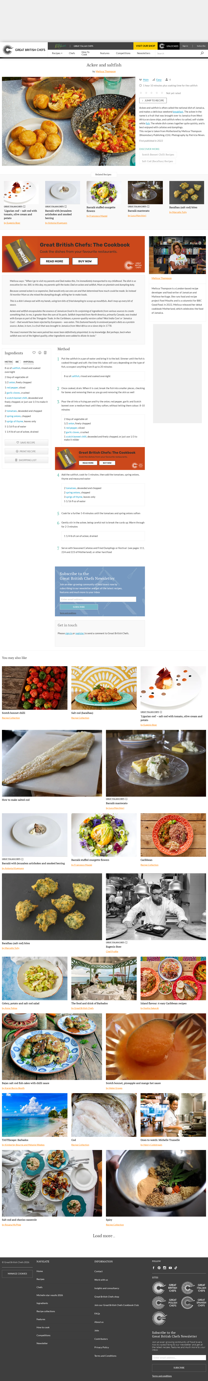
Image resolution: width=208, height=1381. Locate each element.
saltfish (16, 367)
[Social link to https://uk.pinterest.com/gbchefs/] (159, 1267)
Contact (98, 1271)
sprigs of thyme (15, 421)
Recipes (40, 1279)
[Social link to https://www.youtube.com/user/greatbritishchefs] (170, 1267)
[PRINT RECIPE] (40, 353)
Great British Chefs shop (106, 1296)
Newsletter (42, 1343)
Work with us (101, 1279)
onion (12, 382)
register (79, 633)
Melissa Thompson (106, 71)
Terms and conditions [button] (68, 613)
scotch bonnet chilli (17, 397)
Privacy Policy (101, 1347)
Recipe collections (46, 1311)
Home (40, 1271)
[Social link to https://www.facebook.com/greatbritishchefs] (153, 1267)
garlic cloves (13, 392)
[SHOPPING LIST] (45, 353)
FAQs (97, 1313)
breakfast (178, 111)
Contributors (101, 1338)
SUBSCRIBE (79, 606)
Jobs (96, 1330)
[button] (57, 53)
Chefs (39, 1287)
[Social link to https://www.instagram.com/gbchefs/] (164, 1267)
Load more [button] (102, 1236)
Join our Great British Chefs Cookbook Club (116, 1305)
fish (148, 123)
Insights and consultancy (106, 1288)
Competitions (43, 1335)
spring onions (14, 416)
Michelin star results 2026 (50, 1295)
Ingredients (42, 1303)
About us (99, 1322)
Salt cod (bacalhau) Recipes (157, 161)
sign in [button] (69, 633)
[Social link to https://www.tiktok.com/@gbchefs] (175, 1267)
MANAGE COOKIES (17, 1273)
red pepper (12, 387)
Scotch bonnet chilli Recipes (158, 154)
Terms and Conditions (105, 1355)
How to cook (43, 1327)
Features (41, 1319)
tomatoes (12, 410)
